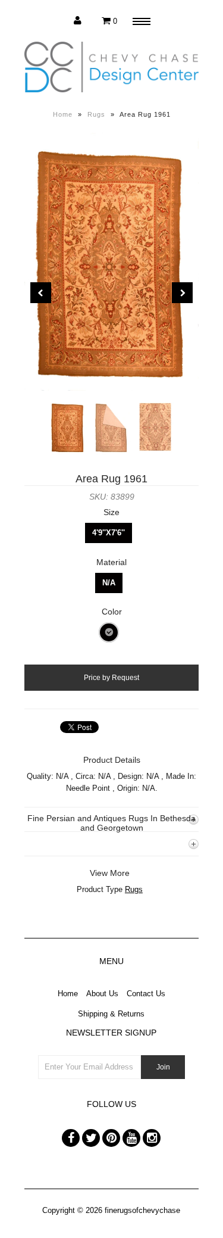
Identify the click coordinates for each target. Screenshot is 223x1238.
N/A (108, 582)
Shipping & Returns (111, 1013)
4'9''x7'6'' (108, 532)
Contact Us (146, 993)
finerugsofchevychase (142, 1210)
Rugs (96, 114)
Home (63, 114)
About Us (102, 993)
